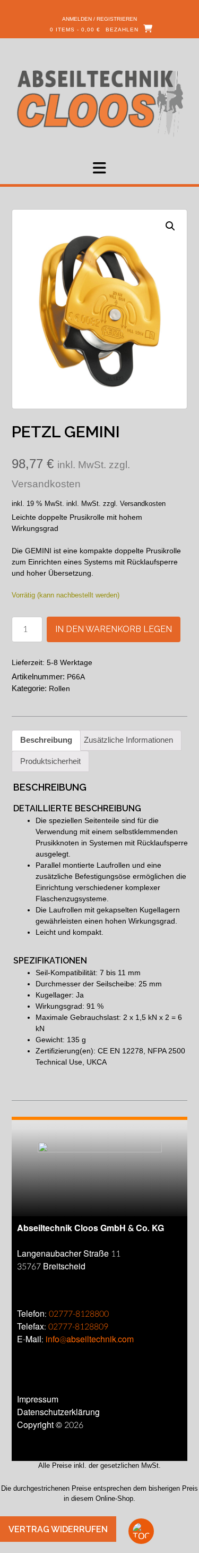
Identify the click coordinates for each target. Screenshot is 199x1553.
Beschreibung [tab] (46, 739)
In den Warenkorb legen (113, 629)
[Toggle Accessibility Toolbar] (159, 1531)
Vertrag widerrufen (58, 1529)
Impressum (37, 1399)
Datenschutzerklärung (58, 1412)
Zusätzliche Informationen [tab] (128, 739)
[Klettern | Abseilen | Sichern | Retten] (99, 102)
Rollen (59, 688)
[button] (99, 168)
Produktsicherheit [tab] (50, 761)
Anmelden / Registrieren (99, 19)
